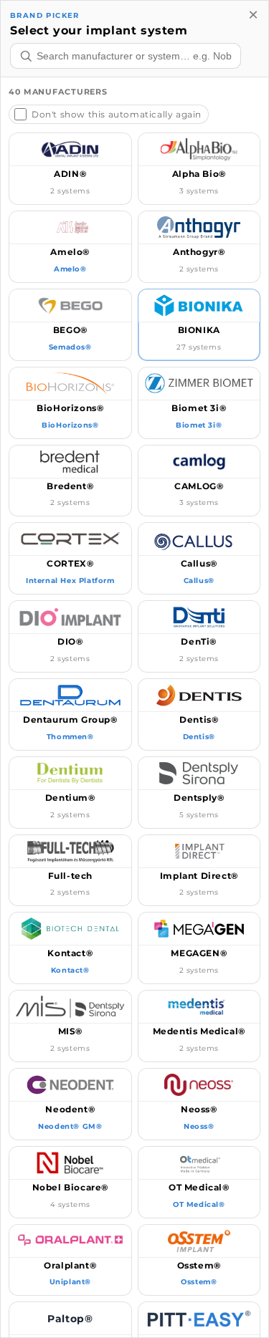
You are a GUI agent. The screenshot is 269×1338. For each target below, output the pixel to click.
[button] (70, 169)
